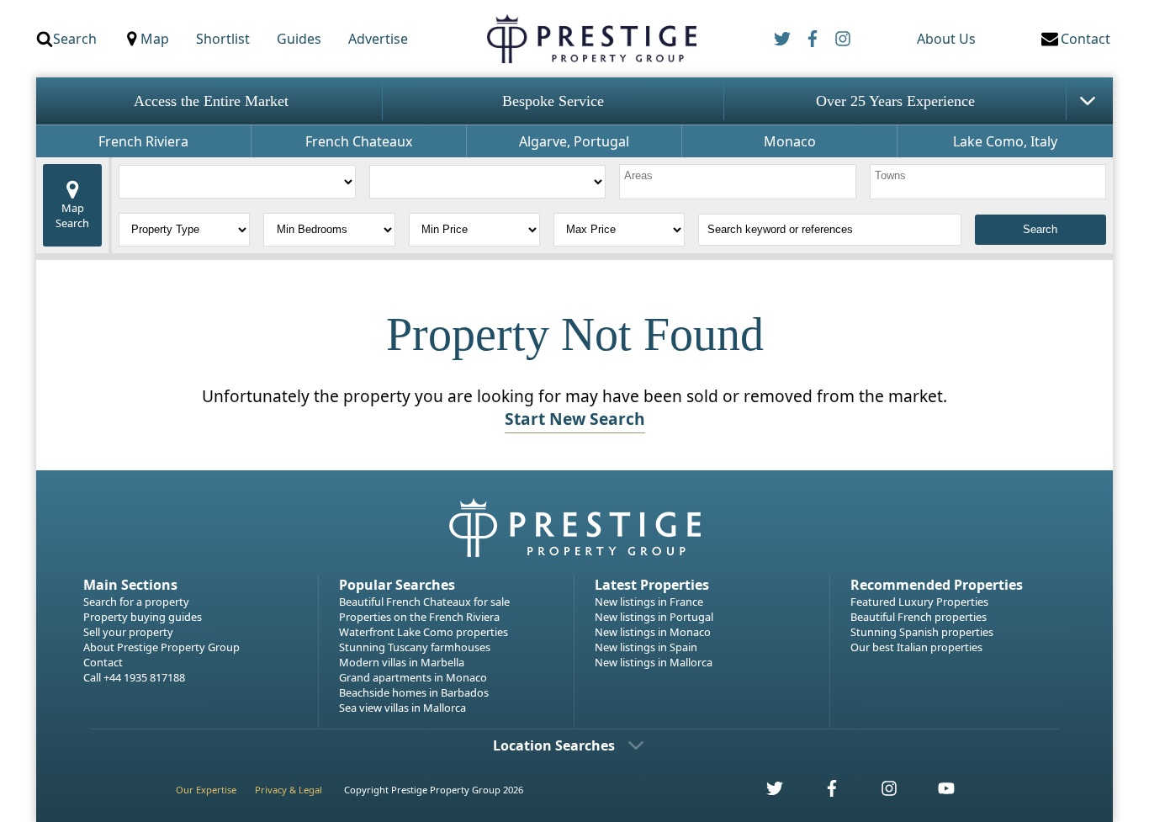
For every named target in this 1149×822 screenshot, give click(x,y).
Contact (103, 662)
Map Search (72, 215)
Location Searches (554, 745)
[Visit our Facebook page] (822, 793)
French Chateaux (358, 141)
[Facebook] (812, 38)
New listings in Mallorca (653, 662)
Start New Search (575, 418)
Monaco (790, 141)
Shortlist (223, 38)
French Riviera (143, 141)
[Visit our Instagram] (879, 793)
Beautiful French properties (918, 616)
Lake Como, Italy (1005, 141)
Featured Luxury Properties (919, 601)
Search (75, 38)
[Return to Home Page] (590, 38)
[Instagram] (842, 38)
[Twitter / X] (782, 38)
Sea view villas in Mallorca (402, 707)
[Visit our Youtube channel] (936, 793)
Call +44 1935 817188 (134, 677)
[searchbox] (739, 181)
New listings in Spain (646, 647)
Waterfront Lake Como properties (423, 631)
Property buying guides (142, 616)
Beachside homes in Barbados (414, 692)
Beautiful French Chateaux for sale (424, 601)
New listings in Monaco (653, 631)
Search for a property (136, 601)
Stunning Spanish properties (921, 631)
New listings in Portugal (654, 616)
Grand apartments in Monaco (413, 677)
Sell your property (128, 631)
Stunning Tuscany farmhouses (414, 647)
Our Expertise (206, 789)
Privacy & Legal (288, 789)
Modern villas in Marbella (401, 662)
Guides (299, 38)
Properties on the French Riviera (419, 616)
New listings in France (649, 601)
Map (154, 38)
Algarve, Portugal (574, 141)
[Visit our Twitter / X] (765, 793)
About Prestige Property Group (161, 647)
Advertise (378, 38)
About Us (946, 38)
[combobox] (737, 181)
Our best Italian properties (916, 647)
